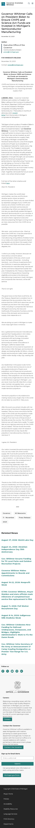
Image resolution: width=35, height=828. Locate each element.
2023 (5, 522)
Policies (6, 799)
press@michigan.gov (15, 65)
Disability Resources (11, 809)
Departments (8, 824)
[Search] (29, 3)
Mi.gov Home (8, 794)
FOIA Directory (9, 819)
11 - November (8, 517)
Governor (6, 513)
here (8, 183)
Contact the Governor (13, 747)
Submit (17, 764)
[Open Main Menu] (32, 3)
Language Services (10, 814)
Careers (7, 719)
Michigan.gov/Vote (12, 775)
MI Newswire (20, 513)
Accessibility (8, 804)
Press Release (24, 517)
